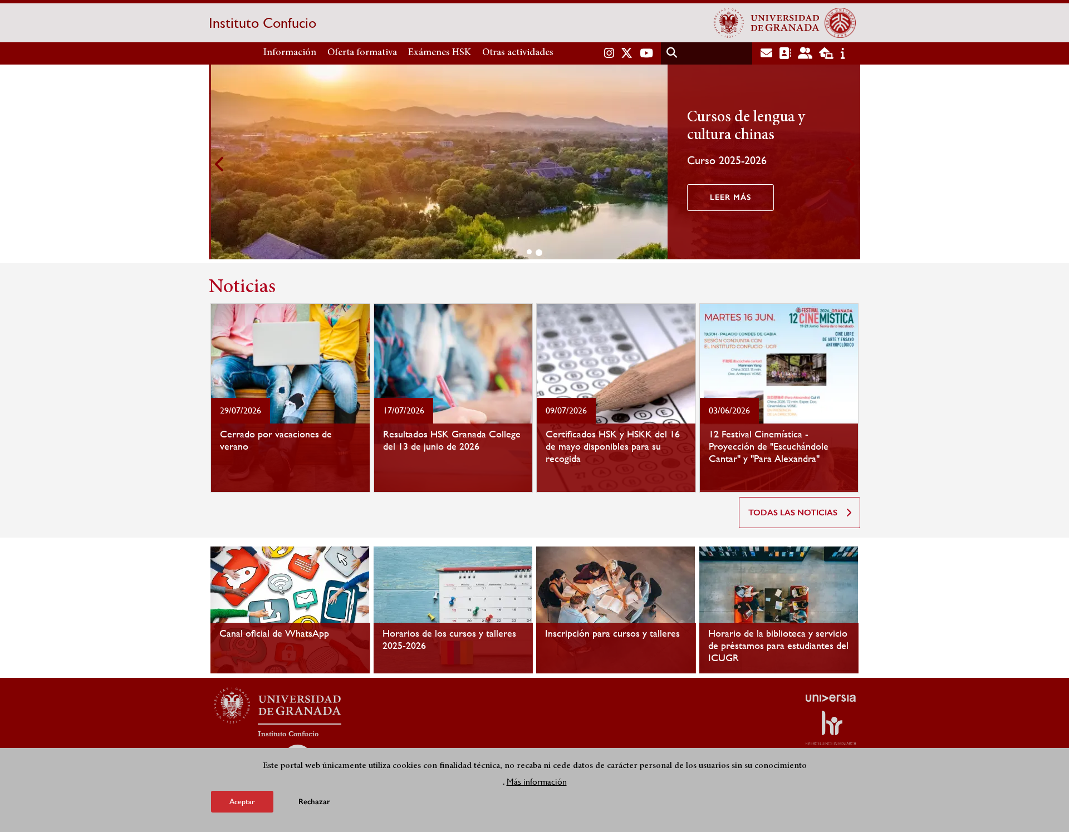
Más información (537, 781)
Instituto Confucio (262, 23)
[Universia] (831, 698)
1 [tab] (529, 251)
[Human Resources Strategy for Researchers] (831, 728)
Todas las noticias (792, 513)
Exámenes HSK (439, 53)
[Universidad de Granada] (766, 23)
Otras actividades (517, 53)
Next (849, 164)
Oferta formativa (362, 53)
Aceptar (242, 800)
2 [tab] (539, 252)
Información (289, 53)
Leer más (728, 197)
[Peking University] (840, 23)
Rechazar (314, 801)
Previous (220, 164)
